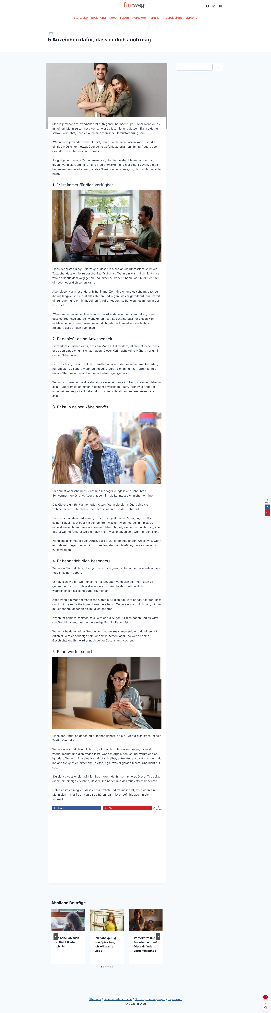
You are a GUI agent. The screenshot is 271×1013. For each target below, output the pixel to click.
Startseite (81, 18)
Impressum (175, 999)
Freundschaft (172, 18)
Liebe (113, 18)
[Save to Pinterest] (267, 513)
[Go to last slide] (55, 936)
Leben (124, 18)
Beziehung (98, 18)
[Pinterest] (220, 6)
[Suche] (218, 67)
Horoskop (139, 18)
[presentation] (68, 920)
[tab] (101, 967)
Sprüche (191, 18)
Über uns (95, 999)
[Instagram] (214, 6)
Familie (154, 18)
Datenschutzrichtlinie (118, 999)
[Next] (158, 936)
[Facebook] (207, 6)
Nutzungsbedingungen (150, 999)
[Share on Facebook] (267, 507)
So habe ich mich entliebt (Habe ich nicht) (67, 942)
